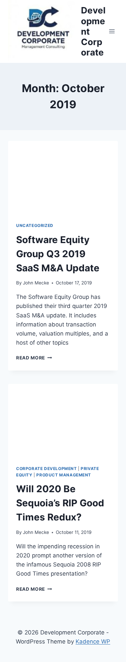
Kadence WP (93, 641)
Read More (33, 357)
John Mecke (36, 282)
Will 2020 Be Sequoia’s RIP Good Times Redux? (60, 503)
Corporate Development (46, 468)
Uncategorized (34, 225)
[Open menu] (112, 31)
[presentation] (63, 177)
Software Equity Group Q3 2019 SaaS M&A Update (57, 254)
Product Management (63, 474)
